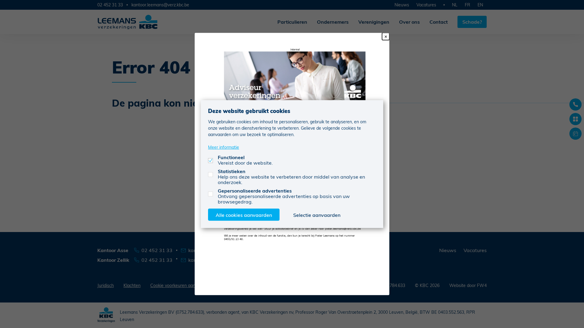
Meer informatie (223, 147)
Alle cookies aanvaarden (244, 214)
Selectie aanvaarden (316, 214)
